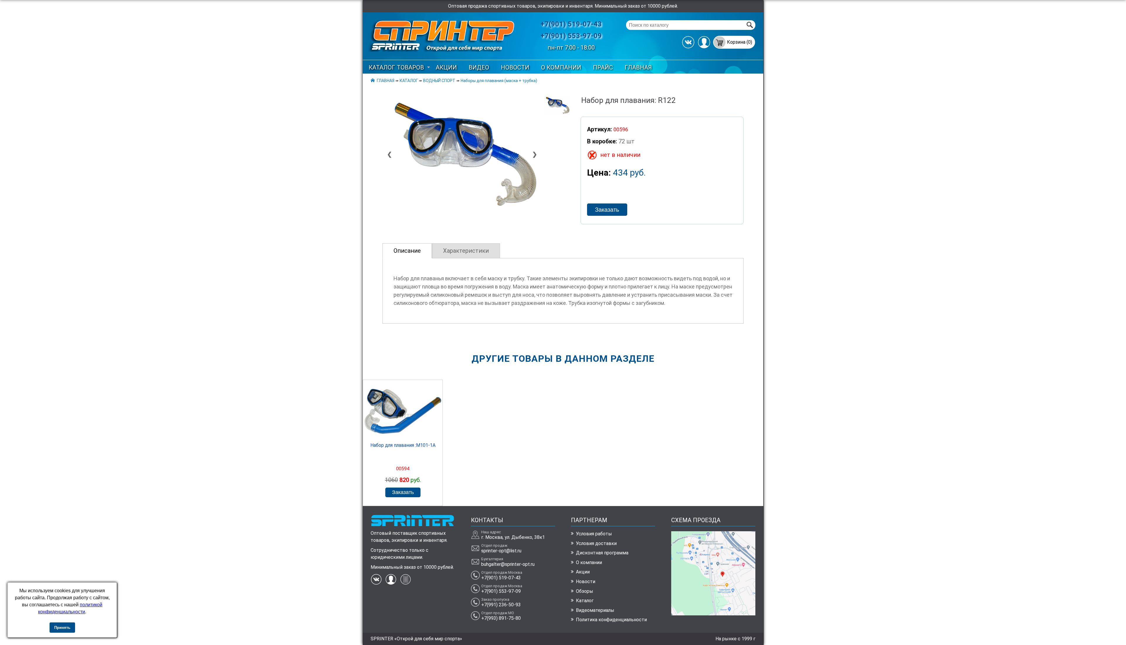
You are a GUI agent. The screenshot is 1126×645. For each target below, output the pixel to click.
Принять (62, 627)
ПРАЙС (603, 67)
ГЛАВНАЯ (638, 67)
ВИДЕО (479, 67)
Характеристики (466, 250)
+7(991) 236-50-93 (501, 604)
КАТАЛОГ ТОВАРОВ (396, 67)
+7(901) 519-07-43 (571, 24)
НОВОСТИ (515, 67)
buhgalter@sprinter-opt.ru (508, 564)
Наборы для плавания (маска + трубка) (499, 80)
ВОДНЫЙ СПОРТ (439, 80)
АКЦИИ (446, 67)
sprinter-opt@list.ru (501, 551)
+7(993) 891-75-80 (501, 618)
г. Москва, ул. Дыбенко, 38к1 (513, 537)
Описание (407, 250)
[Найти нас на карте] (713, 614)
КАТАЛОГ (409, 80)
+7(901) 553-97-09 (571, 36)
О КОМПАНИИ (561, 67)
